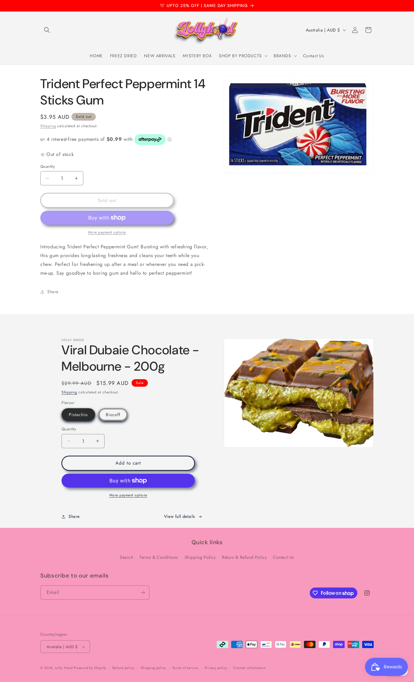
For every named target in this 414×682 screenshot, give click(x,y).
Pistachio (78, 415)
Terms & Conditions (158, 558)
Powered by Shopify (90, 668)
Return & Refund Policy (244, 558)
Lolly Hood (64, 668)
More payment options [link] (107, 232)
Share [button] (52, 292)
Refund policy (123, 667)
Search (126, 558)
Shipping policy (153, 667)
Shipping (48, 126)
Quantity (47, 166)
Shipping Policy (200, 558)
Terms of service (185, 667)
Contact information (249, 667)
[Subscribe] (142, 592)
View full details (179, 516)
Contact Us (283, 558)
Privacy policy (216, 667)
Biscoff (113, 415)
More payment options (128, 495)
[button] (47, 30)
